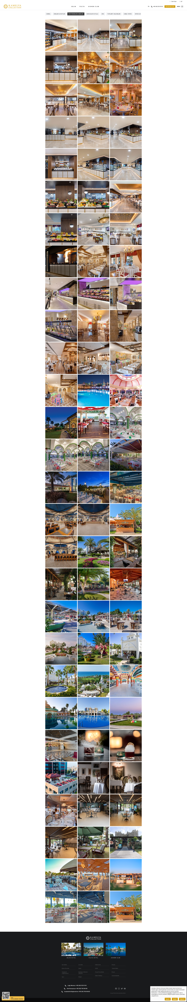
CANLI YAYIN (127, 14)
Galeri (79, 968)
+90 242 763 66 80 (77, 988)
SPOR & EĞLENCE (140, 14)
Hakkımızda (98, 964)
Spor (63, 976)
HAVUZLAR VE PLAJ (92, 14)
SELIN (73, 6)
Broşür (113, 972)
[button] (180, 6)
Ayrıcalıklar (64, 964)
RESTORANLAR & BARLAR (76, 14)
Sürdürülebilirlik (115, 975)
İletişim (80, 976)
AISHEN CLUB (93, 6)
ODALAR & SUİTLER (59, 14)
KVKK (96, 968)
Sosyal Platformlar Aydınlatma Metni (118, 993)
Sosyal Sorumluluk (99, 972)
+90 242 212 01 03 (77, 985)
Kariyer (113, 964)
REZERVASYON (170, 6)
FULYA (82, 6)
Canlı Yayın (173, 1)
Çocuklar (80, 964)
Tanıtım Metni (115, 968)
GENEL (48, 14)
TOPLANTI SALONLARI (113, 14)
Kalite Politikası (98, 975)
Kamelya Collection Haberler (83, 972)
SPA (103, 14)
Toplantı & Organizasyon (65, 972)
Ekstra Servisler (65, 968)
